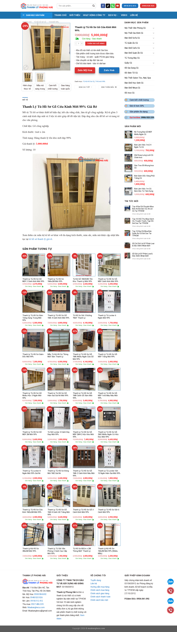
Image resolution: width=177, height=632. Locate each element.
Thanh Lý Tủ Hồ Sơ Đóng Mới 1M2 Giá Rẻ (58, 472)
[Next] (66, 47)
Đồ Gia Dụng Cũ (131, 68)
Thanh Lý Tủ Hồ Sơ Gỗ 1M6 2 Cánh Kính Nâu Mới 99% (83, 473)
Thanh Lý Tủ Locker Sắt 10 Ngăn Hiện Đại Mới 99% (109, 472)
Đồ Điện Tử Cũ (131, 73)
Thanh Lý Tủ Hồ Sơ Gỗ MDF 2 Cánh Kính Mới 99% (33, 280)
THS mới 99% (54, 22)
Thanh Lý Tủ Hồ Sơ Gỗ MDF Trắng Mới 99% (107, 355)
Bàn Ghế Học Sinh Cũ (134, 83)
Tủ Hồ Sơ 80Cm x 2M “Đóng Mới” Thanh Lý (82, 550)
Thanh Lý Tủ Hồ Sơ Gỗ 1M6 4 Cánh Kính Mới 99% (58, 316)
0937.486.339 (37, 604)
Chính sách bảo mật (99, 600)
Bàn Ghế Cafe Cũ (132, 48)
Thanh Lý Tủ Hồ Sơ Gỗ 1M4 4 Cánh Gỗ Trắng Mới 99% (59, 512)
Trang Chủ (60, 15)
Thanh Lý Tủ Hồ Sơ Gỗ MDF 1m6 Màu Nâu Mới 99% (108, 395)
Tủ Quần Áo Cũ (131, 43)
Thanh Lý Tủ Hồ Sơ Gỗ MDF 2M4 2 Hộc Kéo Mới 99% (83, 434)
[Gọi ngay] (170, 590)
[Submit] (93, 6)
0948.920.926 (36, 597)
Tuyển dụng (95, 580)
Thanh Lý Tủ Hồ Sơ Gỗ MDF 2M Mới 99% (32, 433)
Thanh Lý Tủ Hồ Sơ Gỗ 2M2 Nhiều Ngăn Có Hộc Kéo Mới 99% (108, 434)
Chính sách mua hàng (99, 590)
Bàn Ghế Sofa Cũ (132, 38)
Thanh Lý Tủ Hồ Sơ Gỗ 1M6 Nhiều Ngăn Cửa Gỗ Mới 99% (83, 356)
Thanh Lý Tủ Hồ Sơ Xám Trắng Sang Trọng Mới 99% (32, 317)
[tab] (25, 99)
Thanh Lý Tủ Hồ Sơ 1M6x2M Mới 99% (56, 280)
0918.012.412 (36, 601)
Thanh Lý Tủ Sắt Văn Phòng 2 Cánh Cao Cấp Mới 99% (57, 551)
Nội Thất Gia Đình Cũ (134, 33)
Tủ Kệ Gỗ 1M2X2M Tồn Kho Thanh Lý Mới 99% (83, 280)
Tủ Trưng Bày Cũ (132, 58)
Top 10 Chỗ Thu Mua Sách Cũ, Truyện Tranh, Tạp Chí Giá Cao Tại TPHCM (143, 221)
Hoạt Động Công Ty (94, 15)
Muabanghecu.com (36, 607)
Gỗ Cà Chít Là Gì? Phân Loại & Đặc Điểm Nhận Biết (143, 244)
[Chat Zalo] (170, 581)
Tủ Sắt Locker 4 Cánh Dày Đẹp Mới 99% (58, 433)
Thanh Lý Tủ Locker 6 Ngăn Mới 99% (107, 316)
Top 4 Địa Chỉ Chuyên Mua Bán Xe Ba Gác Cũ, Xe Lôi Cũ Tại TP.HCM (143, 209)
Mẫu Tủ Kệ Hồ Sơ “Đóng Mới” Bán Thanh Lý (58, 355)
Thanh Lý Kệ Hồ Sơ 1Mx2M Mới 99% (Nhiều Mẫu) (108, 551)
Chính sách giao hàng (99, 593)
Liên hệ (93, 583)
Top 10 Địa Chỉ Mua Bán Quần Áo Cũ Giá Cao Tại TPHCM (142, 233)
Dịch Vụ (112, 15)
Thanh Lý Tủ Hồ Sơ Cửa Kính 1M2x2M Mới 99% (32, 511)
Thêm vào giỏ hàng (95, 43)
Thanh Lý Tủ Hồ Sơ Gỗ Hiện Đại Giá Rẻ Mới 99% (58, 394)
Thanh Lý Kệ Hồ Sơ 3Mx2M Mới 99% (30, 550)
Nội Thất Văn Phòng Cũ (135, 28)
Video (124, 15)
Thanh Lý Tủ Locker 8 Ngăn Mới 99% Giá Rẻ (31, 472)
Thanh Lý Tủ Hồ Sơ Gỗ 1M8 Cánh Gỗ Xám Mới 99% (82, 395)
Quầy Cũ (128, 63)
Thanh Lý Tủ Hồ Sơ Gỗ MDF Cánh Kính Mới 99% (108, 280)
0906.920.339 (147, 117)
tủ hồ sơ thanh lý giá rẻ (40, 239)
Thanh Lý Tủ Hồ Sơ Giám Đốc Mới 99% (33, 355)
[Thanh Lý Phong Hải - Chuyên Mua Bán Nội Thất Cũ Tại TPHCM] (37, 6)
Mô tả (25, 100)
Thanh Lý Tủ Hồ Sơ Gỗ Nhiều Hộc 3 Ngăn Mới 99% (32, 395)
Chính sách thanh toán (100, 596)
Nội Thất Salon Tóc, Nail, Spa (138, 78)
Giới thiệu (74, 15)
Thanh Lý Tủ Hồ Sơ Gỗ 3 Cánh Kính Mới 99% (83, 511)
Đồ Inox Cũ (129, 93)
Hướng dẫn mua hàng (99, 587)
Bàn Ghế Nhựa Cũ (132, 88)
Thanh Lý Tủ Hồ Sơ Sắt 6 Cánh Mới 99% (108, 511)
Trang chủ (27, 22)
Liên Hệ (134, 15)
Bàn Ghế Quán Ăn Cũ (134, 53)
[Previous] (26, 47)
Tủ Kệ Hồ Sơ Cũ (40, 22)
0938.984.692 (40, 594)
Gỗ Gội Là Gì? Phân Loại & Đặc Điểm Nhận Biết (142, 255)
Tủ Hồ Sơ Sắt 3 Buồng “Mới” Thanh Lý (82, 316)
